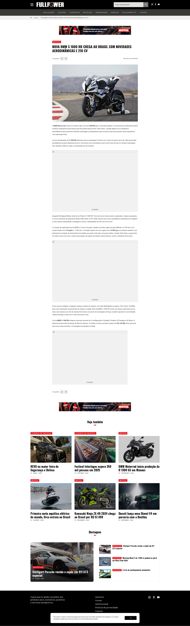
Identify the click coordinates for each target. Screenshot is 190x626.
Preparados (102, 12)
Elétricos (75, 12)
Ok (130, 618)
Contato (99, 611)
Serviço (115, 12)
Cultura (62, 12)
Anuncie (99, 597)
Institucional (101, 604)
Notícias (87, 12)
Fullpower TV (129, 12)
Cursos (143, 12)
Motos (36, 17)
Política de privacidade (106, 607)
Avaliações (49, 12)
